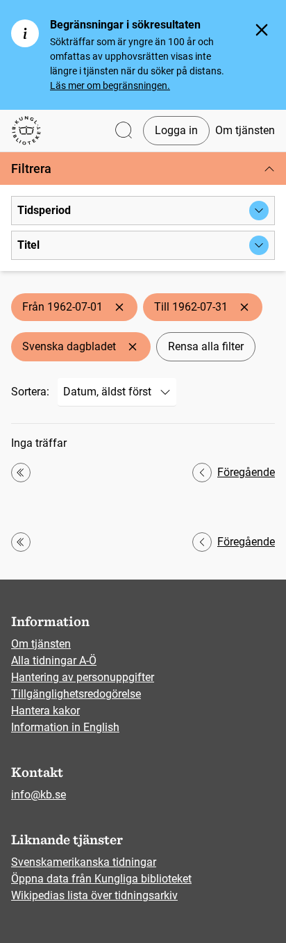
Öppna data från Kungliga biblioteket (101, 878)
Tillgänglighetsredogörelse (76, 693)
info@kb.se (38, 794)
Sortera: (30, 391)
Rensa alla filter (206, 346)
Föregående (246, 472)
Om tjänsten (245, 130)
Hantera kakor (45, 710)
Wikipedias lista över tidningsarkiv (94, 895)
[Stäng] (262, 30)
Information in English (65, 727)
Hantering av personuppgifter (82, 677)
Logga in (176, 130)
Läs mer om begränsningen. (110, 85)
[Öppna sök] (123, 131)
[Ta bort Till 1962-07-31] (244, 307)
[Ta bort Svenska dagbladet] (132, 346)
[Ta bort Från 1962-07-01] (119, 307)
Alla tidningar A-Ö (53, 660)
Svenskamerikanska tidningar (83, 862)
